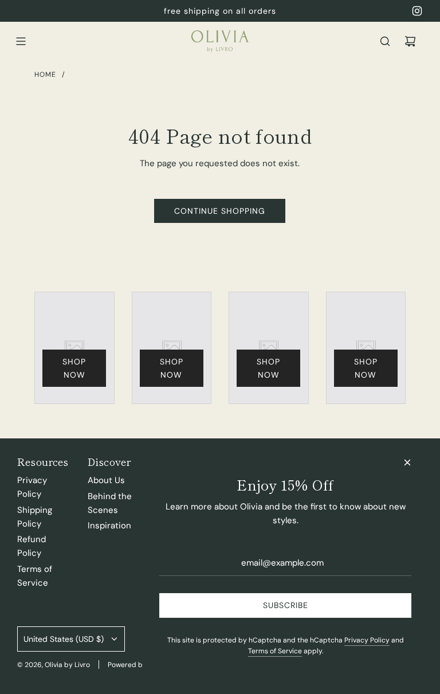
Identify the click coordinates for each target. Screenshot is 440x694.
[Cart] (410, 41)
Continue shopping (219, 211)
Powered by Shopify (140, 664)
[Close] (407, 462)
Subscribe (285, 605)
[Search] (385, 41)
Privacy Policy (367, 640)
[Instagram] (417, 11)
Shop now (74, 367)
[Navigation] (20, 41)
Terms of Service (275, 651)
